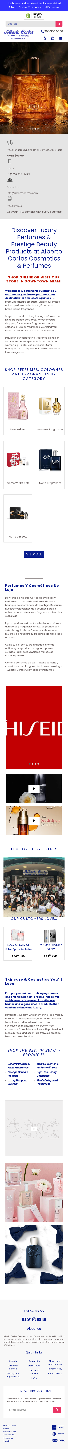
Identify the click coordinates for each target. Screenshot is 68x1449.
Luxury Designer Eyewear (17, 1082)
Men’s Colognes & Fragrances (47, 1082)
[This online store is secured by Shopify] (34, 19)
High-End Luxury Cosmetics (47, 1073)
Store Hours (34, 1365)
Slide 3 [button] (35, 129)
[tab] (30, 129)
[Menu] (61, 38)
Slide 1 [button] (30, 129)
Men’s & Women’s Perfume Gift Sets (48, 1065)
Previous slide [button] (4, 91)
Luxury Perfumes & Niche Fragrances (19, 1065)
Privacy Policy (55, 1368)
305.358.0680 (53, 31)
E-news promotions (34, 1391)
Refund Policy (55, 1373)
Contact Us (34, 1361)
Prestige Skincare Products (18, 1073)
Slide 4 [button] (38, 129)
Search (13, 1361)
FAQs (34, 1378)
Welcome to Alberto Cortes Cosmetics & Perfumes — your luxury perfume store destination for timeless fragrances (31, 294)
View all (34, 554)
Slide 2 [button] (33, 129)
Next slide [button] (63, 91)
